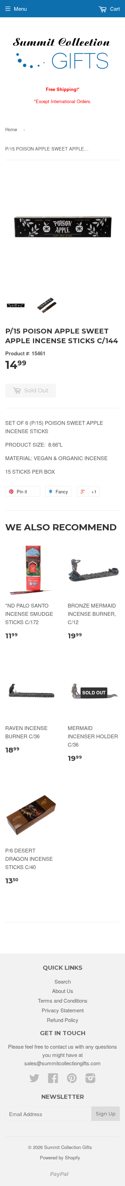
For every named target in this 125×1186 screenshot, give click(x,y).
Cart (114, 8)
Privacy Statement (63, 1010)
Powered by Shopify (60, 1157)
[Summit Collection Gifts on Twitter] (34, 1080)
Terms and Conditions (63, 1000)
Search (63, 981)
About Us (62, 990)
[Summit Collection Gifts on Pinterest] (72, 1080)
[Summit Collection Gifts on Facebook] (53, 1080)
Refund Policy (62, 1019)
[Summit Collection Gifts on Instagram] (90, 1080)
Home (11, 129)
